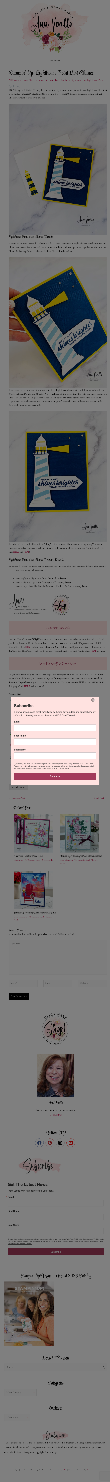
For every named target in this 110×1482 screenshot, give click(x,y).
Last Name (20, 749)
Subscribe (55, 776)
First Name (20, 736)
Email (17, 722)
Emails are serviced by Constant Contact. (56, 768)
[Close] (93, 700)
